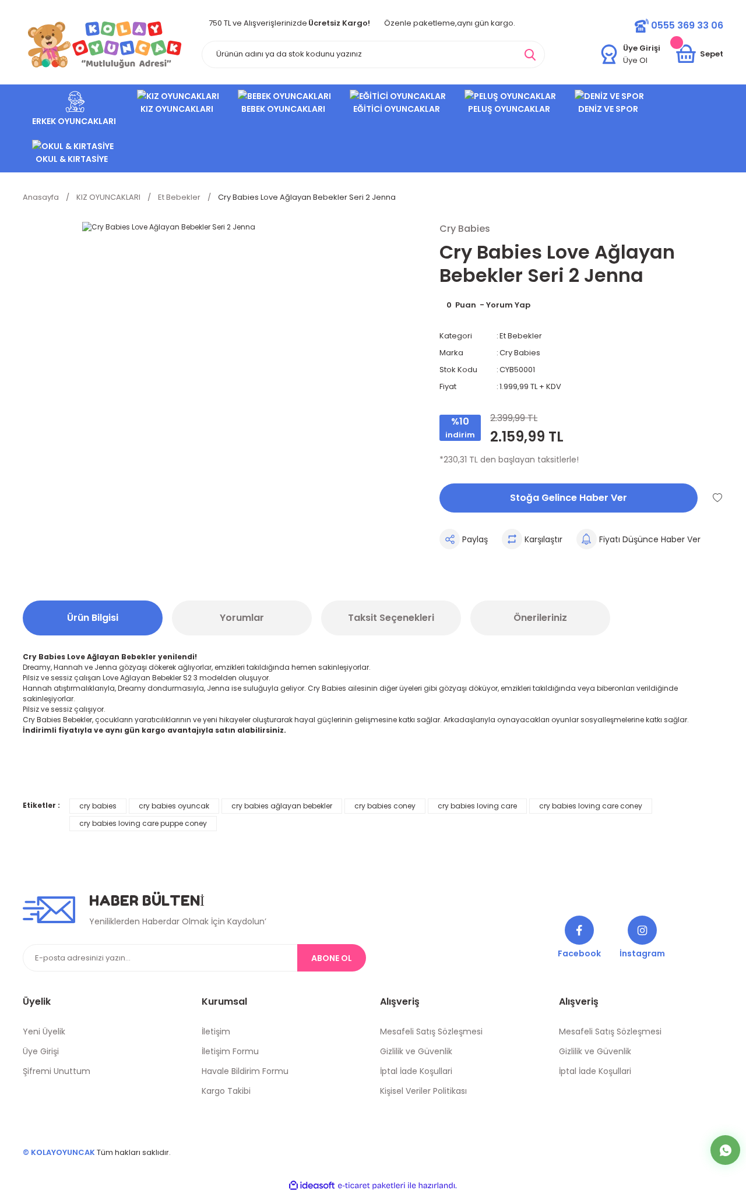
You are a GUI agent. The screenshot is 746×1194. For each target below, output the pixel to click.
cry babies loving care (477, 806)
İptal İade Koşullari (416, 1071)
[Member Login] (609, 54)
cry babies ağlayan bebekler (281, 806)
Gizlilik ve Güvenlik (416, 1051)
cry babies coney (385, 806)
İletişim (216, 1031)
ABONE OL (331, 958)
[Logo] (105, 44)
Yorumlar (242, 617)
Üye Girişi (41, 1051)
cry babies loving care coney (590, 806)
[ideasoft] (311, 1186)
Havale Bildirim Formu (245, 1071)
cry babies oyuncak (174, 806)
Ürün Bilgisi (92, 617)
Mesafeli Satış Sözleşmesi (431, 1031)
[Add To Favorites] (717, 497)
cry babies (98, 806)
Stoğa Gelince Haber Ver (568, 497)
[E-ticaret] (371, 1186)
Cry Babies (519, 352)
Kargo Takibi (226, 1091)
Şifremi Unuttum (56, 1071)
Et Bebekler (520, 335)
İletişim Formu (230, 1051)
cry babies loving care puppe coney (143, 823)
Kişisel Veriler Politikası (423, 1091)
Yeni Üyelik (44, 1031)
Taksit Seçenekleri (391, 617)
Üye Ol (635, 60)
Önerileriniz (540, 617)
